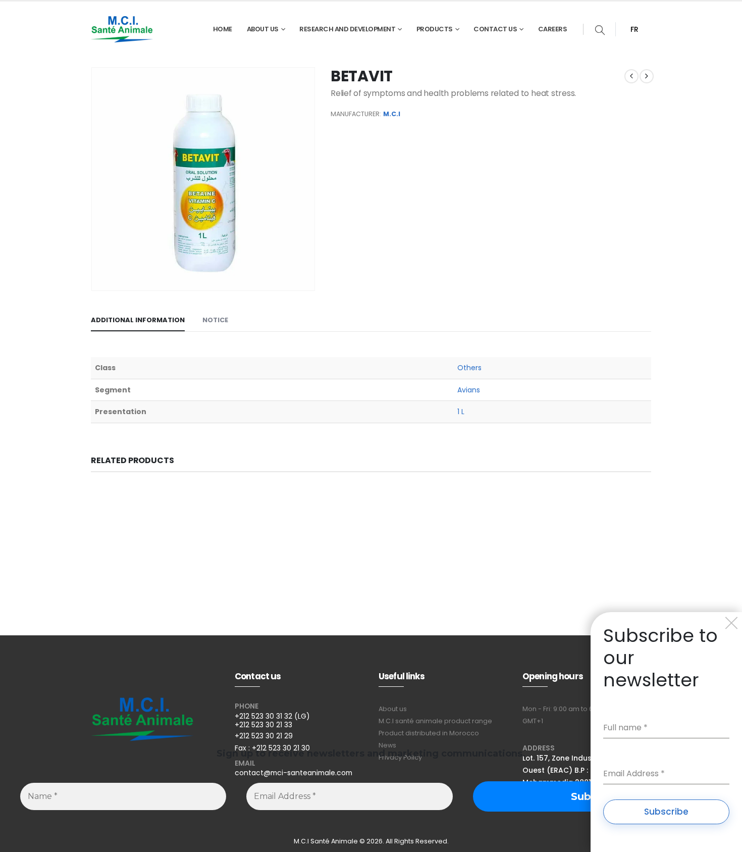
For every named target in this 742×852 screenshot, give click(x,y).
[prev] (631, 76)
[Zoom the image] (142, 703)
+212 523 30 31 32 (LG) (272, 716)
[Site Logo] (122, 29)
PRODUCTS (434, 29)
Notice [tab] (215, 320)
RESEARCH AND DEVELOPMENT (347, 29)
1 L (460, 412)
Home (222, 29)
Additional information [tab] (138, 320)
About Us (263, 29)
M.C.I (391, 114)
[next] (647, 76)
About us (393, 709)
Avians (468, 390)
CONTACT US (495, 29)
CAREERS (552, 29)
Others (469, 368)
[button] (600, 31)
